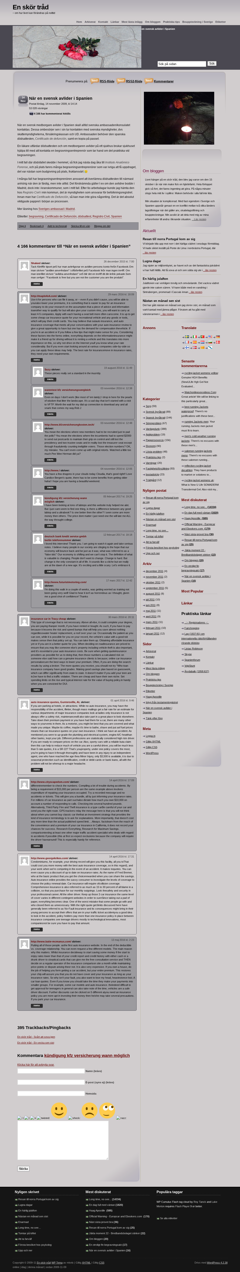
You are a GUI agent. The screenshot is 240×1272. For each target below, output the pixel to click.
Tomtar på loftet (154, 536)
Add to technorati (57, 226)
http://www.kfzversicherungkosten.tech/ (69, 424)
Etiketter (220, 21)
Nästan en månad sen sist (161, 519)
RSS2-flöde (134, 81)
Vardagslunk (153, 428)
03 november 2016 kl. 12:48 (116, 423)
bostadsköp (152, 474)
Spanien (116, 216)
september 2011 (155, 588)
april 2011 (151, 616)
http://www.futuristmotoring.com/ (65, 582)
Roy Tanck (200, 1201)
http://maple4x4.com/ (44, 296)
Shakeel (36, 263)
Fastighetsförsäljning (157, 468)
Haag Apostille (154, 696)
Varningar (151, 462)
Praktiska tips (171, 21)
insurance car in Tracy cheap (48, 618)
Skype (188, 654)
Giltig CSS (151, 747)
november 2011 (154, 576)
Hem (79, 21)
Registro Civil (101, 216)
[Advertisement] (157, 361)
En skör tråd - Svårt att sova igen (36, 1036)
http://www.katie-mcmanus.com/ (51, 941)
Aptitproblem (153, 434)
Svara (37, 284)
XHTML (86, 1262)
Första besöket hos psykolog (162, 547)
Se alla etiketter (168, 1218)
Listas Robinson (193, 648)
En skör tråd (31, 7)
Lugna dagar (153, 508)
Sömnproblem (153, 423)
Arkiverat (90, 21)
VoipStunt (189, 665)
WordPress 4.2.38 (217, 1262)
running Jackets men (196, 421)
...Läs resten (199, 219)
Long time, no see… (157, 530)
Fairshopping (191, 628)
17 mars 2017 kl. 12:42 (119, 580)
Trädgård (151, 480)
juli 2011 (150, 599)
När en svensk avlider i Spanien (60, 98)
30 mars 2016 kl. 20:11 (121, 617)
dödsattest (84, 216)
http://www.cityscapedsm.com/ (50, 781)
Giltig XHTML (153, 741)
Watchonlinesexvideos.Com (200, 392)
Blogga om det (102, 226)
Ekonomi (151, 446)
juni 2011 (151, 605)
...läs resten (149, 252)
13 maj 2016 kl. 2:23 (122, 939)
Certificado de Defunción (61, 216)
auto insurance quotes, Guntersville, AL (55, 702)
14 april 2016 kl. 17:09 (121, 780)
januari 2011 (152, 633)
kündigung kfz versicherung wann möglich (87, 1055)
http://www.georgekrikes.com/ (49, 858)
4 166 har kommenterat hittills (52, 113)
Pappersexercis (155, 440)
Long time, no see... (200, 507)
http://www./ (52, 470)
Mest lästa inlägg (132, 21)
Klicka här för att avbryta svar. (35, 1064)
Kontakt (103, 21)
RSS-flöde (107, 81)
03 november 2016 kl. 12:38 (116, 388)
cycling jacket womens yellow (201, 373)
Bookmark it (37, 226)
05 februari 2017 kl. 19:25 (117, 496)
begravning (36, 216)
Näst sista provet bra (199, 534)
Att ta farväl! (152, 542)
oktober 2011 (153, 582)
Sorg (148, 406)
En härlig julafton (155, 513)
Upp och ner (153, 553)
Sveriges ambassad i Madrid (56, 209)
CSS (101, 1262)
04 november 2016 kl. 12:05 (116, 468)
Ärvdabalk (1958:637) (196, 671)
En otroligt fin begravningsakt (108, 1244)
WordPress (152, 753)
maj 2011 (151, 610)
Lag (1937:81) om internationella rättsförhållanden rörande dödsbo (199, 638)
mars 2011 (152, 622)
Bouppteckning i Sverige (197, 21)
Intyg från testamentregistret (162, 702)
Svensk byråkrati (155, 411)
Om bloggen (153, 21)
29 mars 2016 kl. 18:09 (121, 294)
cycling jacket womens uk (199, 480)
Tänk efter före (154, 718)
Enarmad (151, 524)
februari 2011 (153, 627)
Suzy (48, 369)
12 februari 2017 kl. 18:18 (117, 534)
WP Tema (57, 1262)
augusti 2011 (153, 593)
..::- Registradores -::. (196, 622)
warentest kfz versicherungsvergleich (68, 389)
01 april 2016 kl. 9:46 (122, 700)
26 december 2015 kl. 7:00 (119, 261)
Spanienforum (192, 659)
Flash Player (182, 1206)
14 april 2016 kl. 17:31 (121, 856)
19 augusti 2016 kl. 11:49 (118, 367)
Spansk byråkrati (155, 417)
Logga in (150, 735)
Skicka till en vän (80, 226)
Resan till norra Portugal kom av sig (38, 1199)
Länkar (115, 21)
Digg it (22, 226)
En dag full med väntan (201, 512)
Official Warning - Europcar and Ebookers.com (119, 1216)
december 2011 (154, 571)
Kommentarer (164, 81)
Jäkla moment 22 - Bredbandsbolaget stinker (117, 1233)
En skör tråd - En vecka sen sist (35, 1042)
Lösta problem (154, 451)
